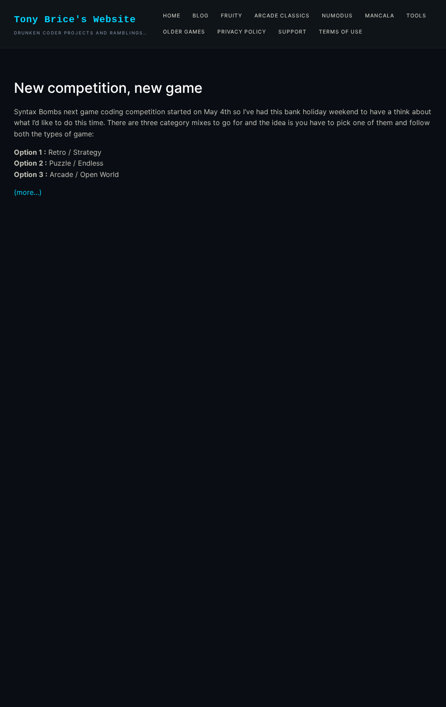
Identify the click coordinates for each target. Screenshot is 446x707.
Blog (201, 15)
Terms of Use (340, 31)
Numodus (337, 15)
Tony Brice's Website (75, 19)
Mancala (379, 15)
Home (171, 15)
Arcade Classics (282, 15)
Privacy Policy (241, 31)
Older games (184, 31)
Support (292, 31)
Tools (416, 15)
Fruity (231, 15)
